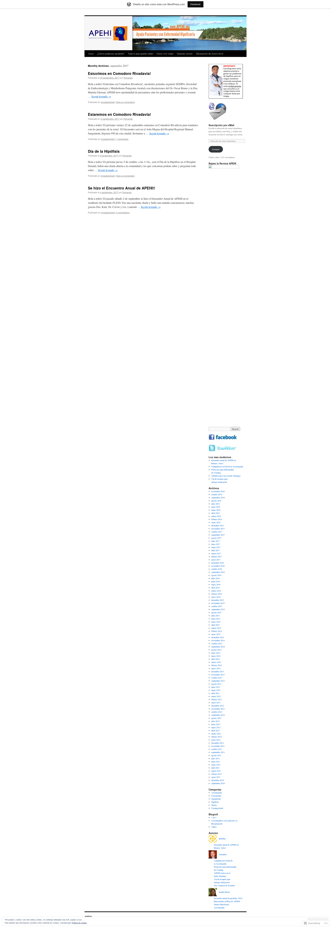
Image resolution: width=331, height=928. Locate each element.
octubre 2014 (216, 643)
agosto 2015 (216, 612)
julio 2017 (215, 541)
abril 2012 (215, 730)
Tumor (214, 805)
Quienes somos (185, 53)
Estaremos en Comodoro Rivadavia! (119, 114)
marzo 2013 (216, 696)
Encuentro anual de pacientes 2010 (228, 898)
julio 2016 (215, 578)
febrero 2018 (216, 519)
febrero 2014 (216, 665)
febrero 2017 (216, 556)
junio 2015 (215, 618)
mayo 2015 (215, 621)
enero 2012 (215, 739)
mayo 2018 (215, 510)
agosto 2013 (216, 683)
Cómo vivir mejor (165, 53)
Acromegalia (216, 792)
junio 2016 (215, 581)
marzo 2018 (216, 516)
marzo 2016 (216, 590)
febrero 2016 (216, 593)
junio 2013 (215, 687)
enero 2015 (215, 634)
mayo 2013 (215, 690)
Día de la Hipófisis (104, 151)
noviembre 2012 (218, 708)
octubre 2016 (216, 569)
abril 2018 (215, 513)
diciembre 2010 (217, 780)
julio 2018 (215, 503)
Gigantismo (216, 798)
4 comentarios (122, 212)
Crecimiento (216, 795)
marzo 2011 (216, 770)
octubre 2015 (216, 606)
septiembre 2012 (218, 715)
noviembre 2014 (218, 640)
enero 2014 (215, 668)
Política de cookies (79, 922)
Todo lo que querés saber (140, 53)
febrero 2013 (216, 699)
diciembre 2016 (217, 562)
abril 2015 (215, 624)
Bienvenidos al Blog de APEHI (227, 901)
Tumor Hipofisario (221, 904)
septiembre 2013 (218, 680)
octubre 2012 (216, 711)
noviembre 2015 (218, 603)
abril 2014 (215, 659)
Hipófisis (215, 801)
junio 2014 (215, 652)
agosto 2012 (216, 718)
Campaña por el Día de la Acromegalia (227, 466)
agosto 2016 (216, 575)
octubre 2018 (216, 494)
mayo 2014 (215, 656)
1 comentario (122, 139)
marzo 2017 (216, 553)
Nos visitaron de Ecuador (224, 885)
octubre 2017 (216, 531)
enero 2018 (215, 522)
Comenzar (195, 4)
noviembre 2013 (218, 674)
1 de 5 (213, 817)
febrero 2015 (216, 631)
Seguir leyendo (101, 96)
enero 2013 (215, 702)
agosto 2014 (216, 649)
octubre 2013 (216, 677)
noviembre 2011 (218, 746)
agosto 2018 (216, 500)
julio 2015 (215, 615)
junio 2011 (215, 761)
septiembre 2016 (218, 572)
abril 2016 (215, 587)
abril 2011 (215, 767)
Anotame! (216, 149)
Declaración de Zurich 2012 (209, 53)
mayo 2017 (215, 547)
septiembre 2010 (218, 783)
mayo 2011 (215, 764)
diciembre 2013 (217, 671)
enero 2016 (215, 596)
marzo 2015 (216, 628)
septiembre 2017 (218, 534)
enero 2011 (215, 777)
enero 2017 (215, 559)
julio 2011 (215, 758)
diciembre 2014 (217, 637)
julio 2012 (215, 721)
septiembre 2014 (218, 646)
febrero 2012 (216, 736)
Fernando (128, 77)
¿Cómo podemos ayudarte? (110, 53)
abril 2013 (215, 693)
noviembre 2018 (218, 491)
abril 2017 (215, 550)
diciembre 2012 (217, 705)
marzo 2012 (216, 733)
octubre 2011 (216, 749)
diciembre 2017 (217, 525)
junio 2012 (215, 724)
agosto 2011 (216, 755)
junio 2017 (215, 544)
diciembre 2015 (217, 600)
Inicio (91, 53)
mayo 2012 (215, 727)
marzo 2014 (216, 662)
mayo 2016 (215, 584)
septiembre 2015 (218, 609)
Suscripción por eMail (221, 125)
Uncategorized (108, 102)
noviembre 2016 (218, 565)
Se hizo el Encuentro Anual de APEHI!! (121, 188)
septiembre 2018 (218, 497)
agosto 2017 (216, 537)
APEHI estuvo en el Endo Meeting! (226, 475)
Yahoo (214, 826)
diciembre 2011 (217, 742)
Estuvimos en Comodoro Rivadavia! (119, 73)
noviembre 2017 (218, 528)
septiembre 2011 (218, 752)
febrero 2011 (216, 774)
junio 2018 (215, 506)
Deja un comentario (125, 102)
